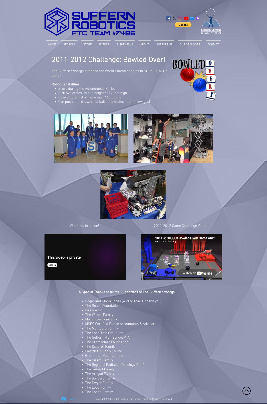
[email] (192, 18)
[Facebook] (168, 18)
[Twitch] (197, 18)
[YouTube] (186, 18)
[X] (174, 18)
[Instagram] (180, 18)
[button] (183, 24)
